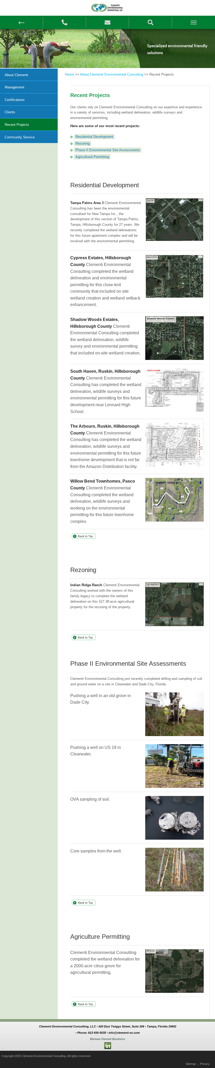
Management (14, 87)
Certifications (15, 100)
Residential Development (94, 137)
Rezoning (83, 143)
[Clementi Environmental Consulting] (107, 7)
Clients (10, 112)
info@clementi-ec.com (124, 1032)
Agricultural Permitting (92, 157)
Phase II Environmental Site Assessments (108, 150)
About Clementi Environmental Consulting (111, 74)
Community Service (20, 137)
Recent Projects (17, 125)
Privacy (205, 1063)
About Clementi (16, 75)
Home (69, 74)
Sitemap (191, 1063)
